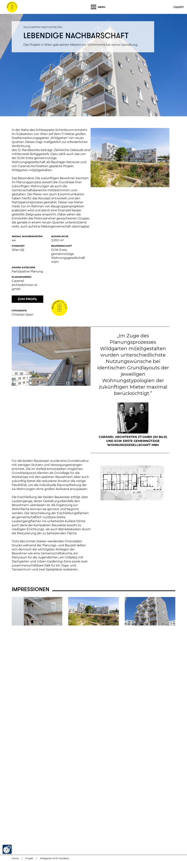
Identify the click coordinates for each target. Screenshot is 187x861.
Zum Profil (27, 299)
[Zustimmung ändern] (7, 849)
